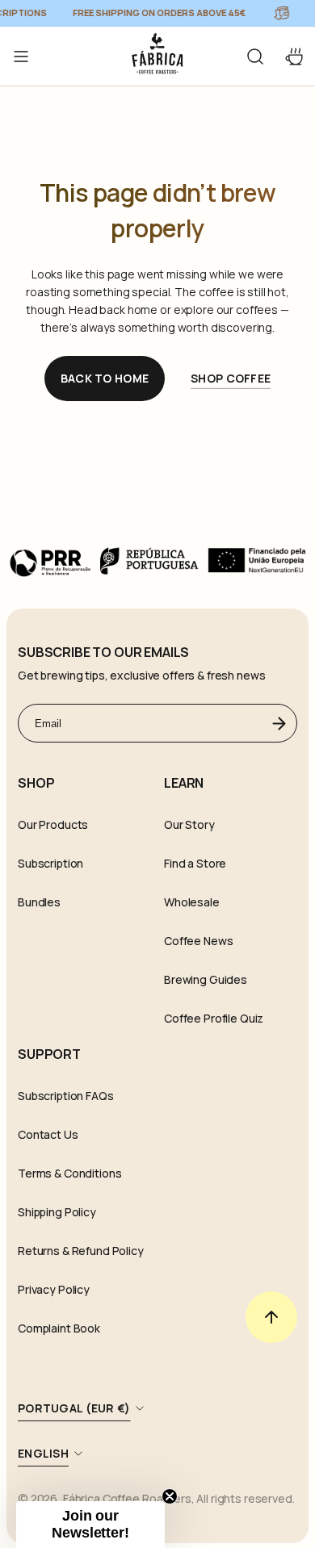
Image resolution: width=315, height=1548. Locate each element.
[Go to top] (271, 1317)
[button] (255, 56)
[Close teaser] (170, 1496)
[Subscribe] (278, 723)
